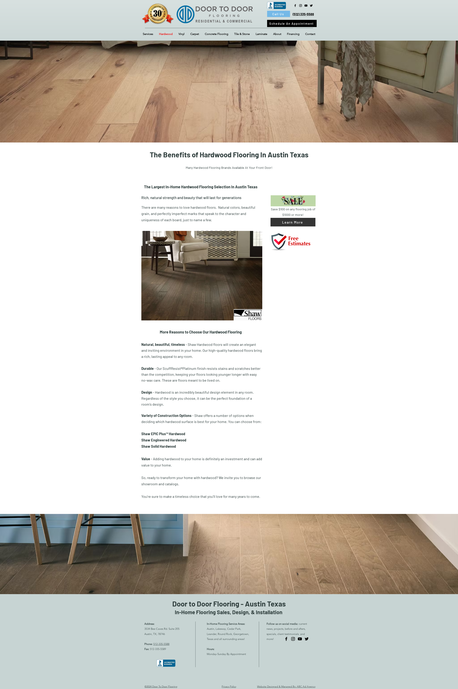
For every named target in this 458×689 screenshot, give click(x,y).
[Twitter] (311, 5)
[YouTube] (306, 5)
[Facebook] (295, 5)
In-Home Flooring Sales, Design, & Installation (228, 612)
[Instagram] (300, 5)
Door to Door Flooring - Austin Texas (229, 603)
